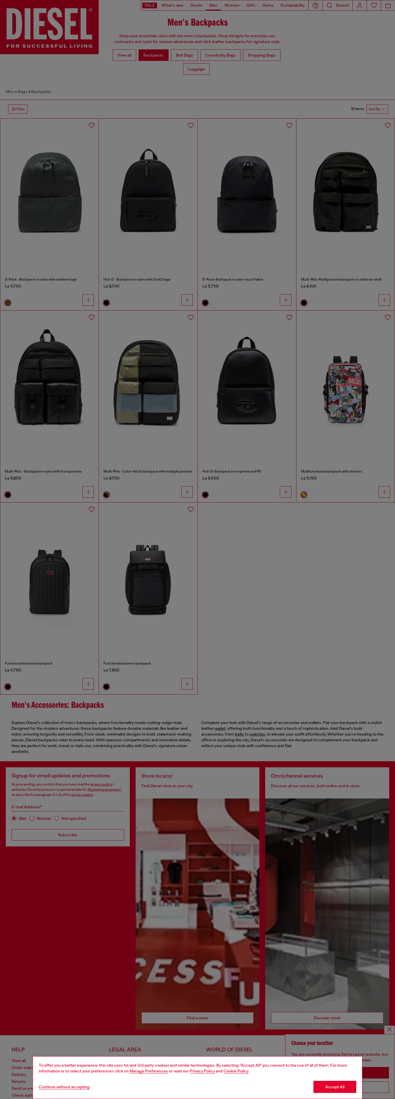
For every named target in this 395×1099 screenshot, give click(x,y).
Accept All (334, 1087)
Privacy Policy (202, 1071)
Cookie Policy (236, 1071)
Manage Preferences (149, 1071)
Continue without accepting (64, 1087)
